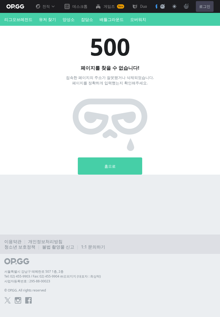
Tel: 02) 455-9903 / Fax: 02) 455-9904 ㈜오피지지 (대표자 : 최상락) (52, 276)
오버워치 (138, 19)
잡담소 (87, 19)
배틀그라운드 (112, 19)
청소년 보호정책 (19, 247)
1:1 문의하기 (93, 247)
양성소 (69, 19)
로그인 (204, 6)
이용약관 (12, 241)
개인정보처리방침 (45, 241)
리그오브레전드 (18, 19)
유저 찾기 (47, 19)
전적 (46, 6)
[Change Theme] (174, 6)
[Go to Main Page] (15, 6)
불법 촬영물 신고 (58, 247)
